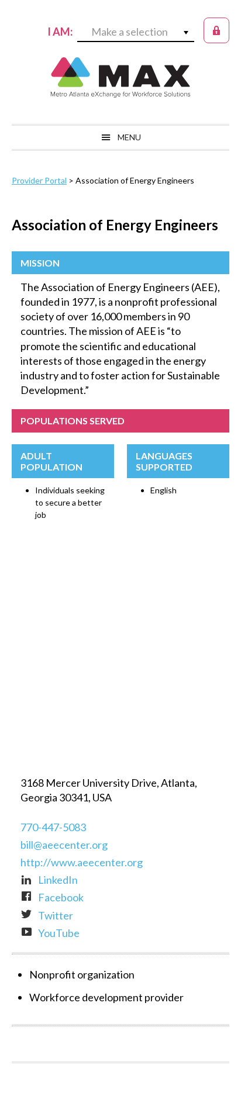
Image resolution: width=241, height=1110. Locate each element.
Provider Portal (39, 180)
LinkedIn (58, 879)
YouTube (59, 932)
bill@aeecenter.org (64, 844)
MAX (120, 77)
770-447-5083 (53, 827)
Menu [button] (129, 137)
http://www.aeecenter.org (81, 862)
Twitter (55, 915)
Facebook (61, 897)
